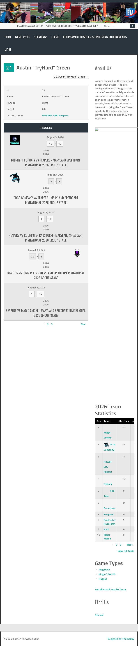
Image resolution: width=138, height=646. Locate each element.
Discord (99, 615)
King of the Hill (107, 574)
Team (107, 421)
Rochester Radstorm (110, 522)
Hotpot (103, 579)
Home (8, 37)
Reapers (63, 115)
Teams (55, 37)
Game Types (22, 37)
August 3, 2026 (55, 137)
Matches (124, 421)
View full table (126, 551)
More (7, 49)
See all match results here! (110, 589)
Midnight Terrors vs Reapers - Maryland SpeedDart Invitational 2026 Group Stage (45, 162)
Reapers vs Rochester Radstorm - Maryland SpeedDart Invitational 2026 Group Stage (46, 237)
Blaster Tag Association (30, 26)
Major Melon (107, 536)
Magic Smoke (107, 435)
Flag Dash (104, 569)
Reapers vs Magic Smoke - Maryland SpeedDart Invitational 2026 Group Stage (46, 313)
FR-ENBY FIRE (50, 115)
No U (106, 529)
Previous (10, 324)
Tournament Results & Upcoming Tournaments (95, 37)
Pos (98, 421)
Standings (40, 37)
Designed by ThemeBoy (121, 639)
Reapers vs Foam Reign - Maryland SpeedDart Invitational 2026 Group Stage (45, 275)
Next (83, 324)
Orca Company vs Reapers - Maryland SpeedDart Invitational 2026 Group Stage (45, 200)
